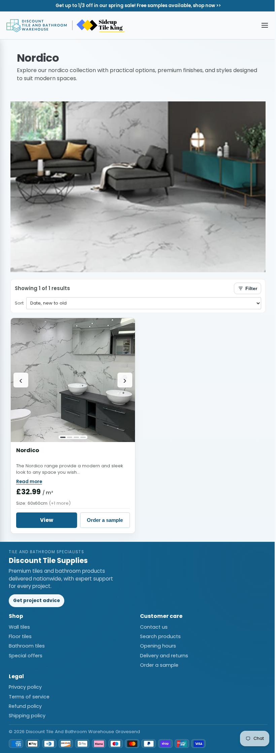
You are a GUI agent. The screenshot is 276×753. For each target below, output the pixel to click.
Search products (160, 636)
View (46, 520)
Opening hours (158, 645)
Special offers (25, 655)
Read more (29, 481)
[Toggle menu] (265, 25)
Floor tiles (20, 636)
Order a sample (105, 520)
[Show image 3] (76, 437)
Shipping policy (27, 715)
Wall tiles (19, 627)
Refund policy (25, 706)
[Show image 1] (63, 437)
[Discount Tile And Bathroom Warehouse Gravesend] (66, 25)
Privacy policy (25, 687)
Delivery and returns (164, 655)
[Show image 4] (82, 437)
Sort (19, 303)
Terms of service (29, 696)
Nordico (27, 450)
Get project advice (36, 600)
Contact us (154, 627)
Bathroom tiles (27, 645)
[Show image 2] (69, 437)
